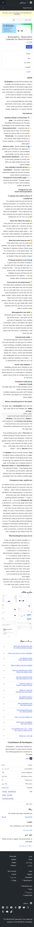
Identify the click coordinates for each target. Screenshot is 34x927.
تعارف (30, 856)
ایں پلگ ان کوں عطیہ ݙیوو (25, 845)
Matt (29, 889)
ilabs (30, 42)
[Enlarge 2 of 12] (30, 607)
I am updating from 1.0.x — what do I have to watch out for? (21, 729)
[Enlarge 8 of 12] (14, 597)
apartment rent (12, 791)
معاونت (28, 71)
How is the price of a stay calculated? (20, 653)
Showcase (12, 856)
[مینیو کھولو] (3, 2)
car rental (9, 795)
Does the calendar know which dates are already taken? (22, 671)
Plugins (14, 862)
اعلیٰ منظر (29, 804)
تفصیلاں (28, 53)
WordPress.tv (27, 880)
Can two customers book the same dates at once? (24, 677)
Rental (4, 795)
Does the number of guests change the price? (24, 684)
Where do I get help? (25, 736)
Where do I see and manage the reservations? (24, 691)
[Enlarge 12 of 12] (14, 626)
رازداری (30, 865)
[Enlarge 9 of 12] (14, 606)
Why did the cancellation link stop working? (24, 723)
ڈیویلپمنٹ (27, 67)
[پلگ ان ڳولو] (14, 20)
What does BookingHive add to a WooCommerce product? (22, 647)
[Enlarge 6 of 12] (30, 625)
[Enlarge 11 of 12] (14, 620)
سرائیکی (25, 903)
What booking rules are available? (21, 665)
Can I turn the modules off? (23, 717)
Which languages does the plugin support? (25, 704)
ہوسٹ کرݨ (29, 862)
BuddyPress (27, 895)
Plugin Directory (27, 8)
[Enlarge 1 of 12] (30, 597)
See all (4, 817)
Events (14, 874)
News (30, 859)
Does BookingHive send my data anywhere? (24, 710)
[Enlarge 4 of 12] (30, 616)
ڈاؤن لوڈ (29, 47)
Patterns (13, 865)
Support (29, 874)
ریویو (29, 58)
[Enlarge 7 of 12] (30, 628)
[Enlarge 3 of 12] (30, 610)
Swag (13, 880)
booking (4, 791)
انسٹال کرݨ (27, 62)
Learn (30, 871)
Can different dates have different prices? (25, 659)
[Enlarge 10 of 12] (14, 614)
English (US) (5, 787)
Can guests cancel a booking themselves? (25, 697)
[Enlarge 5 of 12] (30, 621)
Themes (13, 859)
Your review (28, 817)
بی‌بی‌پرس (28, 892)
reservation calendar (7, 798)
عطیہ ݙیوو (13, 877)
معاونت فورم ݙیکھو (27, 830)
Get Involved (12, 871)
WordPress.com (26, 886)
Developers (28, 877)
